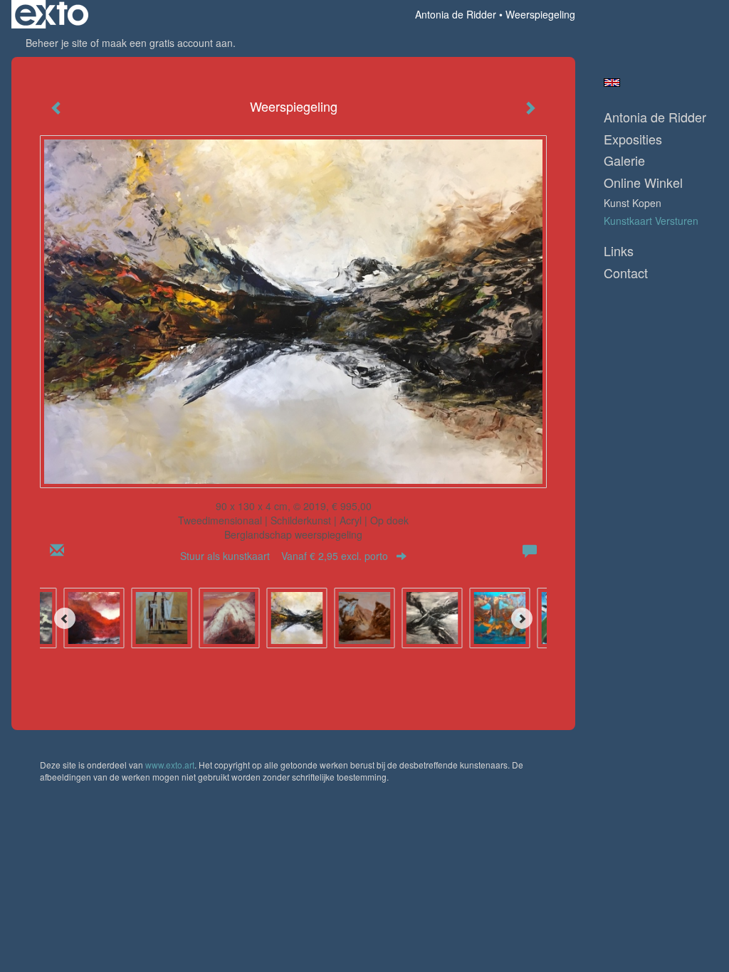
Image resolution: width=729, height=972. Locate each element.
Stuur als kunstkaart (284, 556)
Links (619, 251)
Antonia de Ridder (455, 14)
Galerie (624, 160)
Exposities (633, 139)
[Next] (522, 618)
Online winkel (643, 182)
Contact (626, 273)
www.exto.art (169, 765)
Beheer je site (57, 43)
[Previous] (64, 618)
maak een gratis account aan (167, 43)
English (612, 82)
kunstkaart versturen (651, 220)
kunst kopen (632, 203)
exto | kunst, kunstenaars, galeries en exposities (51, 14)
